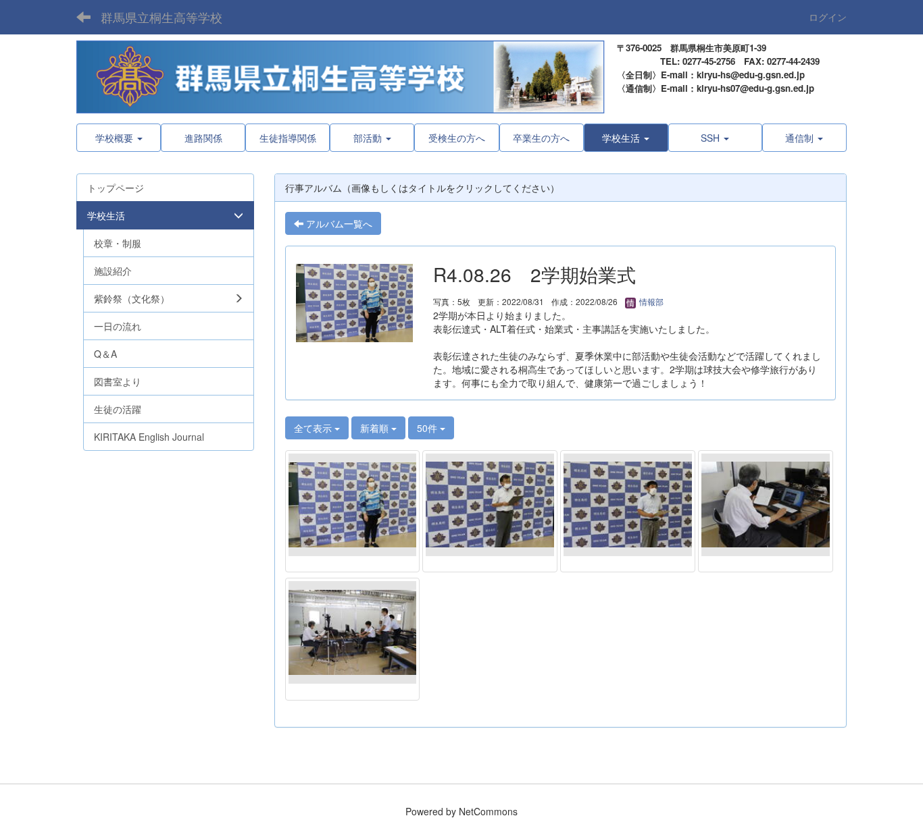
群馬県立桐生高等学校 (161, 17)
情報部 (650, 301)
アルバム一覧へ (337, 223)
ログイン (828, 17)
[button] (626, 137)
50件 (428, 428)
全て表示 (314, 428)
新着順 (375, 428)
